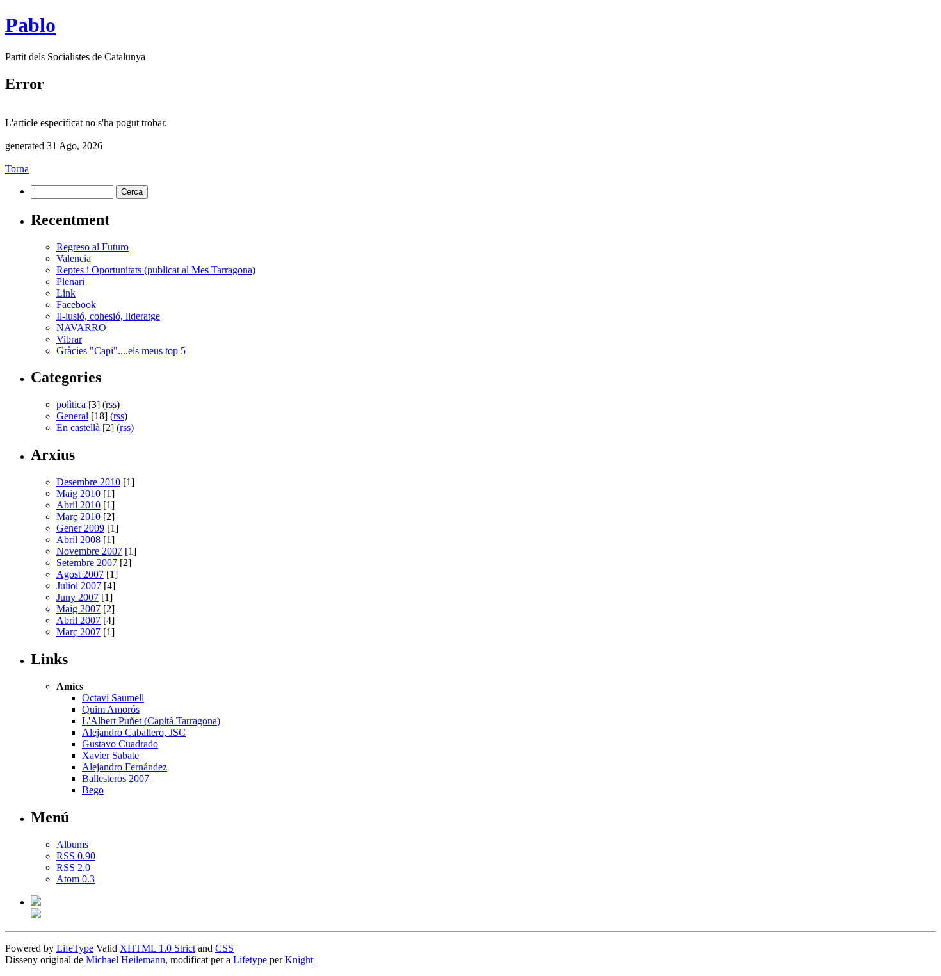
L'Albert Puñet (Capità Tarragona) (151, 720)
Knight (299, 959)
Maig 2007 (78, 608)
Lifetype (250, 959)
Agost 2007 (80, 574)
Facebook (76, 304)
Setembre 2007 (86, 562)
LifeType (74, 948)
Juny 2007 (77, 597)
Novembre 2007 (89, 551)
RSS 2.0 (73, 867)
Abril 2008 (78, 539)
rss (111, 404)
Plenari (70, 281)
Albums (72, 844)
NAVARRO (81, 327)
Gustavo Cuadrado (120, 743)
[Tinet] (36, 914)
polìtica (71, 404)
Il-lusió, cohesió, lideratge (108, 316)
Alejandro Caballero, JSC (134, 732)
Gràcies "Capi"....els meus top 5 (121, 350)
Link (66, 293)
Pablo (30, 25)
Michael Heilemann (125, 959)
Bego (93, 790)
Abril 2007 (78, 620)
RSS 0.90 (75, 855)
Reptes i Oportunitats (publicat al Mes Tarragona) (155, 269)
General (72, 416)
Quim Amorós (111, 709)
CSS (224, 948)
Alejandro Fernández (124, 766)
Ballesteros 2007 (115, 778)
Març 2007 (78, 631)
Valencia (73, 258)
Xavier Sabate (110, 755)
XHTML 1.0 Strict (157, 948)
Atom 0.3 (75, 879)
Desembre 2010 (88, 481)
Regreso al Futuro (92, 246)
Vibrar (69, 339)
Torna (17, 168)
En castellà (78, 427)
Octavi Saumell (113, 697)
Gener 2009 (80, 528)
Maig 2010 (78, 493)
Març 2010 (78, 516)
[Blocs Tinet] (36, 902)
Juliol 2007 (78, 585)
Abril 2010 (78, 505)
